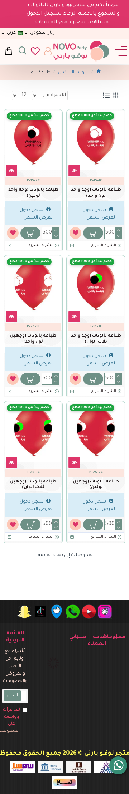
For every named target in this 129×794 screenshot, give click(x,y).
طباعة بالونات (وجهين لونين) (96, 485)
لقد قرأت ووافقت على (11, 721)
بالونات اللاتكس (73, 72)
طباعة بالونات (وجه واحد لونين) (33, 193)
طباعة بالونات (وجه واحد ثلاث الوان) (96, 339)
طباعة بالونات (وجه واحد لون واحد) (96, 193)
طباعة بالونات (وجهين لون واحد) (33, 339)
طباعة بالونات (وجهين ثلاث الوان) (33, 485)
